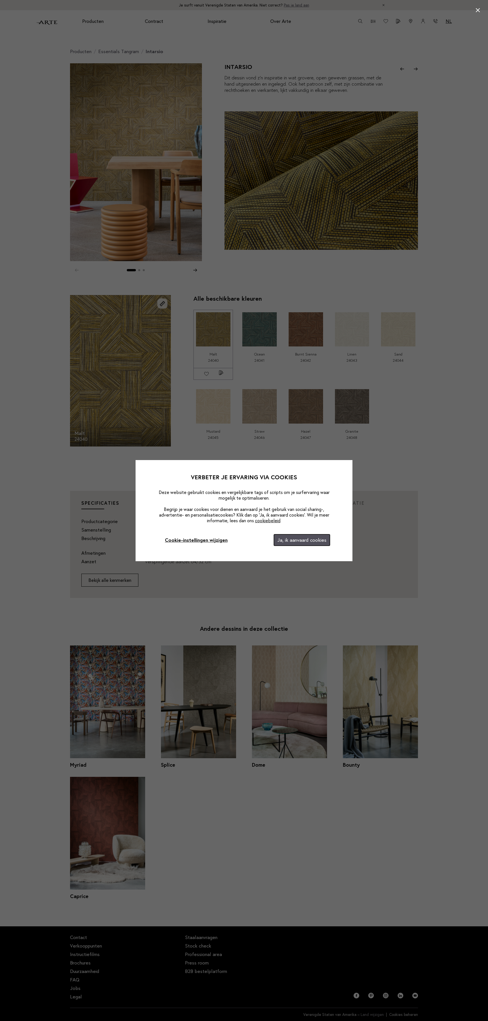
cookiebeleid (267, 520)
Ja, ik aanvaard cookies (301, 540)
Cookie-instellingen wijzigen (196, 540)
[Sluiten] (478, 10)
